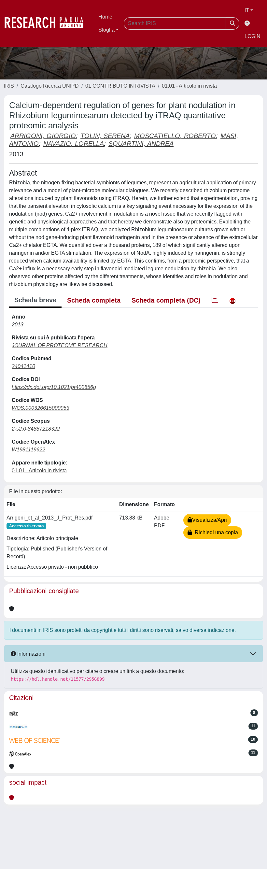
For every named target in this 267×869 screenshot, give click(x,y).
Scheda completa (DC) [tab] (166, 300)
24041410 (23, 366)
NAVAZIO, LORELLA (73, 143)
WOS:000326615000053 (40, 408)
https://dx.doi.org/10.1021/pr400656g (54, 387)
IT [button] (247, 10)
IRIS (9, 86)
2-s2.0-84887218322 (36, 429)
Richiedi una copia (215, 532)
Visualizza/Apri (209, 520)
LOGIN (252, 36)
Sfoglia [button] (106, 30)
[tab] (215, 300)
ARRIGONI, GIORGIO (43, 135)
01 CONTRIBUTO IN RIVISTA (120, 86)
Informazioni (31, 654)
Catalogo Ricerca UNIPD (50, 86)
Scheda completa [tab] (93, 300)
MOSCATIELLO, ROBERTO (175, 135)
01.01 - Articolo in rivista (189, 86)
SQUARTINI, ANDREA (141, 143)
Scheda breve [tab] (35, 300)
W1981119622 (28, 449)
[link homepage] (47, 23)
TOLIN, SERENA (105, 135)
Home (105, 17)
